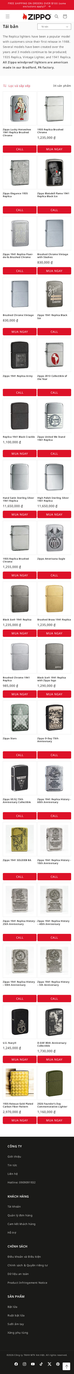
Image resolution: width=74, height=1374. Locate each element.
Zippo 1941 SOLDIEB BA (17, 860)
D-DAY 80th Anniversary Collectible (51, 1044)
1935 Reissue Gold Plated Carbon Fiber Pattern (18, 1105)
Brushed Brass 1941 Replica (54, 619)
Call (20, 149)
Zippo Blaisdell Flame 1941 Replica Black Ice (53, 195)
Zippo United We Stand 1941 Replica (51, 438)
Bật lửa (12, 1307)
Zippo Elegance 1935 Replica (15, 195)
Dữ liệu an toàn (18, 1274)
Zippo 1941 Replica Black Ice (52, 317)
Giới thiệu (14, 1156)
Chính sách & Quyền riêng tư (28, 1265)
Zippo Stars (10, 738)
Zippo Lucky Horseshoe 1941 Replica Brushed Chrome (17, 132)
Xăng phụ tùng (18, 1332)
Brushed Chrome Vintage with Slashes (52, 256)
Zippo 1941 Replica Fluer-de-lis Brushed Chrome (18, 256)
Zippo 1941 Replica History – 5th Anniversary (53, 983)
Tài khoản (14, 1206)
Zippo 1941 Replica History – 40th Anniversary (53, 922)
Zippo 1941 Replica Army (18, 376)
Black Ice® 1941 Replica (17, 619)
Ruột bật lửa (16, 1315)
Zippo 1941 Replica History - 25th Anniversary (20, 922)
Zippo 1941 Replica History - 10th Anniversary (54, 862)
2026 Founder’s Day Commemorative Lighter (52, 1105)
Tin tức (12, 1165)
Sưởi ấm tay (16, 1324)
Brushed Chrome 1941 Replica (16, 679)
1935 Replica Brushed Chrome (50, 131)
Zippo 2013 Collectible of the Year (52, 377)
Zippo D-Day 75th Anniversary (48, 740)
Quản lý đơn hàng (20, 1215)
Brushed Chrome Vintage (18, 315)
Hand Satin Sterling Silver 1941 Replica (18, 499)
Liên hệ (13, 1174)
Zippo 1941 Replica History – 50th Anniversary (19, 983)
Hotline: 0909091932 (21, 1182)
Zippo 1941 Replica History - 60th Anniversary (54, 801)
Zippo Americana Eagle (51, 558)
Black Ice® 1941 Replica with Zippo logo (51, 679)
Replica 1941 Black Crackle (19, 436)
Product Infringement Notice (27, 1282)
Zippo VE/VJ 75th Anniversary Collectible (17, 801)
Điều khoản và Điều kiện (24, 1256)
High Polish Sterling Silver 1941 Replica (53, 499)
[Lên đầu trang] (66, 1366)
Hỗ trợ (12, 1232)
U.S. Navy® (10, 1042)
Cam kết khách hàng (22, 1224)
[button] (7, 16)
